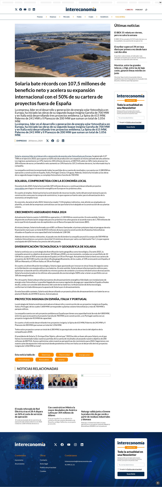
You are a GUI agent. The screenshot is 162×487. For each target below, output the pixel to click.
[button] (47, 140)
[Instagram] (29, 9)
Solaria (61, 359)
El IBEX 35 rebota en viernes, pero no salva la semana (128, 33)
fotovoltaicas (24, 359)
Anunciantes (19, 464)
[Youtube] (25, 9)
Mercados (66, 17)
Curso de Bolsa (120, 17)
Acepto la (130, 122)
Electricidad (64, 355)
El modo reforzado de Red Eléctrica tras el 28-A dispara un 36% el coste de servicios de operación (29, 412)
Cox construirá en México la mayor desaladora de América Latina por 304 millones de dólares (62, 411)
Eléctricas (46, 355)
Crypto (91, 17)
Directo (130, 10)
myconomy (19, 460)
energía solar (84, 355)
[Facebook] (20, 9)
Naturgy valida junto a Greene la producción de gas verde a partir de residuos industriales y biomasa (95, 415)
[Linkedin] (34, 9)
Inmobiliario (104, 17)
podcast (139, 10)
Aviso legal (44, 464)
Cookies (43, 471)
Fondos (79, 17)
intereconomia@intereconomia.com (78, 461)
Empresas (53, 17)
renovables (19, 188)
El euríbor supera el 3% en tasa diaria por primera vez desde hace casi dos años (130, 49)
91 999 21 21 (70, 465)
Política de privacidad (133, 122)
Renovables (44, 359)
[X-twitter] (16, 9)
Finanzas (40, 17)
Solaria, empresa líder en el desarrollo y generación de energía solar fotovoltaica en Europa (53, 156)
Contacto (43, 460)
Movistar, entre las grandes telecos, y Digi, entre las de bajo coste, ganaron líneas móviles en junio (129, 69)
